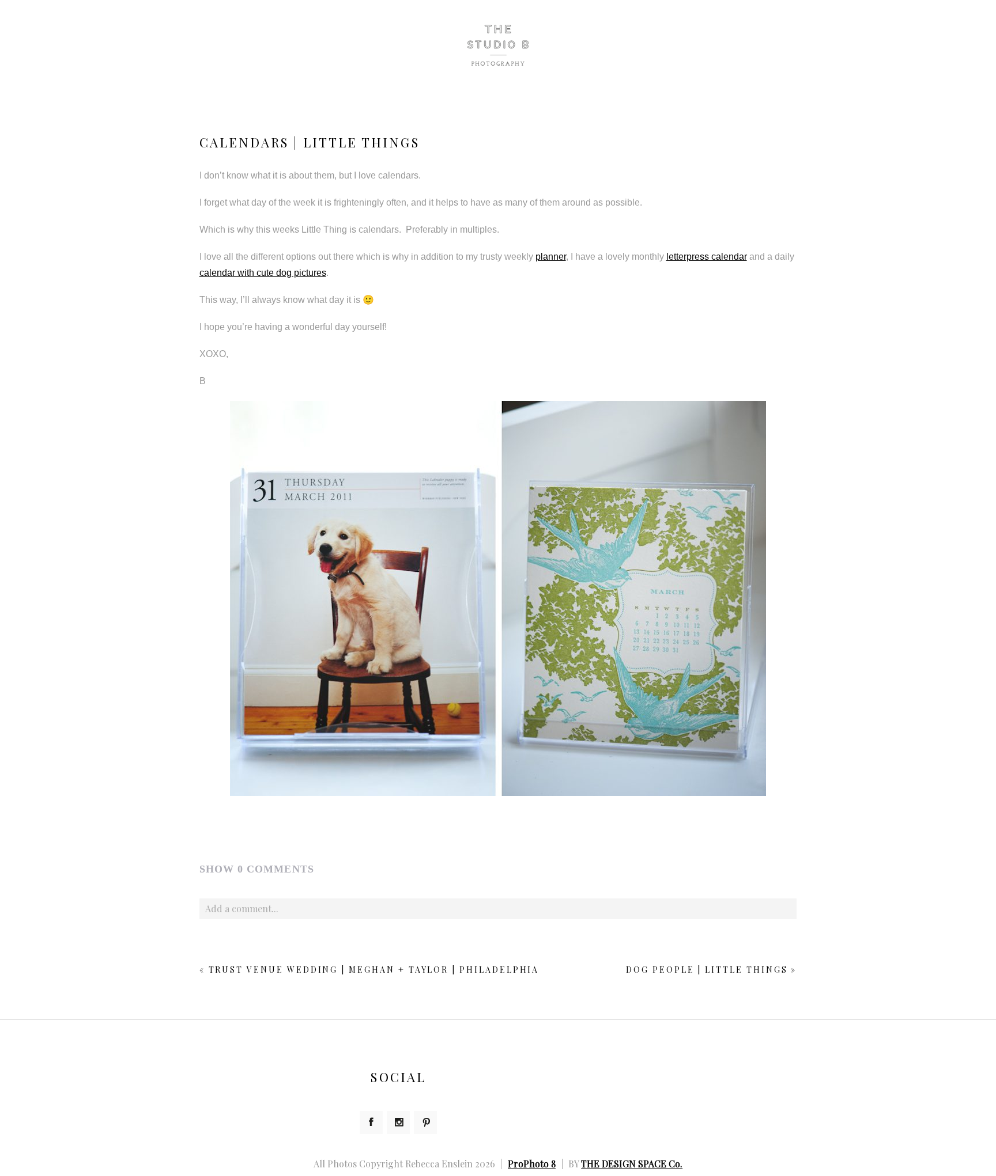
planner (550, 256)
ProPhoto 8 (532, 1164)
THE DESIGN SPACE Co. (631, 1164)
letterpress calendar (706, 256)
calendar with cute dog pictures (262, 273)
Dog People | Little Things (706, 969)
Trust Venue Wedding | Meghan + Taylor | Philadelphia (374, 969)
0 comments (256, 869)
